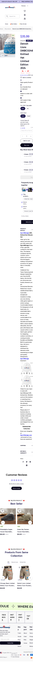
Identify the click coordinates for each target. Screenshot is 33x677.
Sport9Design (24, 233)
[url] (4, 617)
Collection (27, 427)
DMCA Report (3, 657)
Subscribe (10, 643)
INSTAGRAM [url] (12, 617)
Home (1, 29)
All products (8, 29)
